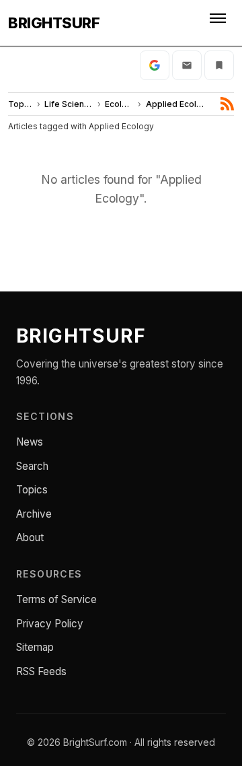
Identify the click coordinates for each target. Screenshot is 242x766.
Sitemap (35, 647)
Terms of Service (56, 599)
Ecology (119, 104)
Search (32, 466)
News (29, 442)
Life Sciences (68, 104)
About (30, 537)
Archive (34, 514)
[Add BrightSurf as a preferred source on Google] (154, 65)
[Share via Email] (187, 65)
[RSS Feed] (227, 103)
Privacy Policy (49, 623)
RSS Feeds (41, 671)
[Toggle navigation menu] (219, 23)
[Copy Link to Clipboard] (219, 65)
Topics (20, 104)
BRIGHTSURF (53, 23)
